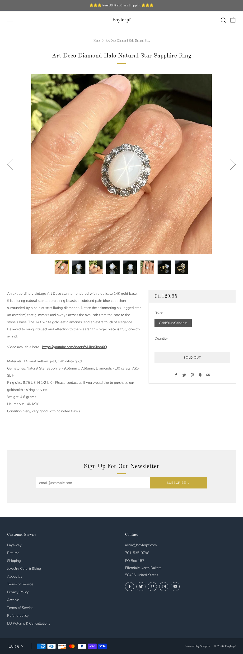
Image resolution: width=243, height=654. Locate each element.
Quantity (161, 338)
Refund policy (18, 615)
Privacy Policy (18, 592)
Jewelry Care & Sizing (24, 568)
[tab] (62, 267)
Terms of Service (20, 584)
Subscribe (176, 483)
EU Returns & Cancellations (28, 623)
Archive (13, 599)
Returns (13, 552)
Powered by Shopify (197, 646)
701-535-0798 (137, 552)
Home (96, 40)
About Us (14, 576)
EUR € (14, 646)
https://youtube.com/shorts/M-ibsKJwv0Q (74, 347)
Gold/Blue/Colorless (173, 323)
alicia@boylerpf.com (141, 545)
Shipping (14, 560)
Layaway (14, 545)
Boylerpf (121, 20)
